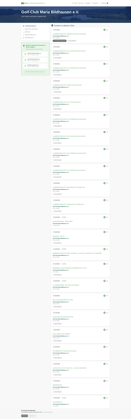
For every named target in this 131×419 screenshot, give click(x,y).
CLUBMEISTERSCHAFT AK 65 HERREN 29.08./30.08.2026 (69, 119)
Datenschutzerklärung (47, 412)
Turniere (76, 3)
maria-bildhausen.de (29, 37)
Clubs (81, 3)
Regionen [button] (95, 3)
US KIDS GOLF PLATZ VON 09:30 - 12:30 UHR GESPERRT (69, 368)
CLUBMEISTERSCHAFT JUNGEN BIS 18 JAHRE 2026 (68, 204)
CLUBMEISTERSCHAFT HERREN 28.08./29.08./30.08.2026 (69, 34)
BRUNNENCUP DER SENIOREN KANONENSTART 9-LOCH (70, 268)
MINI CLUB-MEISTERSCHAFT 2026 (63, 300)
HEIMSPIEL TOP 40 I (59, 236)
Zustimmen (32, 416)
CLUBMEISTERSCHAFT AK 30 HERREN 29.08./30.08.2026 (69, 68)
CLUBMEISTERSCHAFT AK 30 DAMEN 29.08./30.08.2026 (69, 170)
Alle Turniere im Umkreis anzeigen (35, 71)
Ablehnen (24, 415)
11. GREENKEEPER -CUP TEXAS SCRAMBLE (66, 285)
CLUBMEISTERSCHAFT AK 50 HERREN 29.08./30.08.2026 (69, 153)
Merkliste (105, 3)
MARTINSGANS (57, 385)
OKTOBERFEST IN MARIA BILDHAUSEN (64, 351)
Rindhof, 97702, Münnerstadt (31, 29)
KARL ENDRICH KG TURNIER (61, 334)
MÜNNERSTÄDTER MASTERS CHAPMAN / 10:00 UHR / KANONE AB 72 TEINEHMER (77, 253)
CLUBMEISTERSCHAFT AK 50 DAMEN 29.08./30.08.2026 (69, 51)
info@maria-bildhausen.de (30, 34)
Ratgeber (88, 3)
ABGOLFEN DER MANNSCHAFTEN (63, 317)
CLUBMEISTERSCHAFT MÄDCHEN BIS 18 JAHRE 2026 (69, 187)
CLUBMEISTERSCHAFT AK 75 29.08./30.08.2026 (67, 102)
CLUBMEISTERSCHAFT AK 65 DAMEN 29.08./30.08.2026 (69, 136)
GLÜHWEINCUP (57, 402)
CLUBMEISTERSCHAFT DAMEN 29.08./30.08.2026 (67, 85)
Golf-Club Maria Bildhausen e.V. (61, 36)
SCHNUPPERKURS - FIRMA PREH (63, 221)
